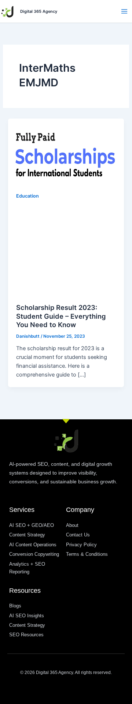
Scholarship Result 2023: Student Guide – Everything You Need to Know (61, 316)
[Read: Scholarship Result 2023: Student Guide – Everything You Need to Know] (66, 150)
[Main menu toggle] (124, 11)
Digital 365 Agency (38, 11)
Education (27, 196)
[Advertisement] (66, 250)
